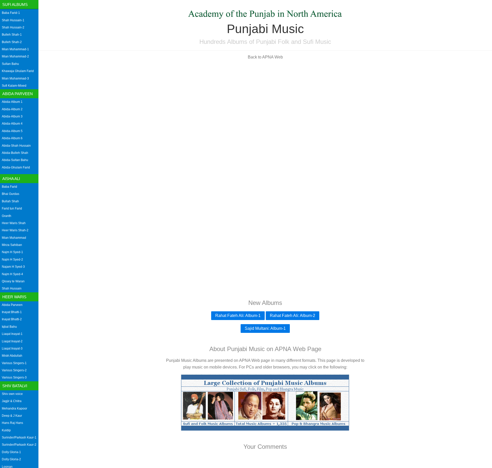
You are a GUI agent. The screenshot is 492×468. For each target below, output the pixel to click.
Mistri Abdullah (12, 355)
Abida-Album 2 (12, 109)
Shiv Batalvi (14, 386)
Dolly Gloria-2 (11, 459)
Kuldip (6, 430)
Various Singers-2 (14, 370)
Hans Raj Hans (12, 423)
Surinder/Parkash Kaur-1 (19, 437)
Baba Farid (9, 186)
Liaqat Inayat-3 (12, 348)
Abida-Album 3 (12, 116)
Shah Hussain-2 (13, 27)
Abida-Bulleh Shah (15, 153)
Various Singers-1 (14, 363)
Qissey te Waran (13, 281)
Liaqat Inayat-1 (12, 334)
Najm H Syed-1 (12, 252)
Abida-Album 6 (12, 138)
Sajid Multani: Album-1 (265, 328)
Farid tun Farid (12, 208)
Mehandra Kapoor (14, 408)
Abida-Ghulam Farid (16, 167)
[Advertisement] (265, 99)
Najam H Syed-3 (13, 266)
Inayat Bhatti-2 (12, 319)
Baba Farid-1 (11, 13)
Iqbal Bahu (9, 326)
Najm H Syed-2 (12, 259)
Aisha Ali (11, 178)
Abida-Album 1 (12, 102)
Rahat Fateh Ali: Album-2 (292, 315)
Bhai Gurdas (10, 194)
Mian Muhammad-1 (15, 49)
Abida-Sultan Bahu (15, 160)
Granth (6, 216)
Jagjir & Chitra (12, 401)
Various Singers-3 (14, 377)
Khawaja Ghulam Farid (18, 71)
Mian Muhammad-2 (15, 56)
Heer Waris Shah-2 (15, 230)
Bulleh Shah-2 (12, 42)
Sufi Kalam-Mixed (14, 85)
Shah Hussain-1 (13, 20)
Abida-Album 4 (12, 123)
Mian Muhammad (14, 238)
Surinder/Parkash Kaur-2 (19, 444)
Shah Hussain (12, 288)
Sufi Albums (15, 4)
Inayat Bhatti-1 (12, 312)
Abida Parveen (17, 94)
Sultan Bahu (10, 64)
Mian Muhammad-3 (15, 78)
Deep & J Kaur (12, 415)
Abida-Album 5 (12, 131)
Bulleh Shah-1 (12, 34)
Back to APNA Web (265, 57)
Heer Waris (14, 297)
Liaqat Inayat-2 (12, 341)
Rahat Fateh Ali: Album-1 (238, 315)
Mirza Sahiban (12, 245)
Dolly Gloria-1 (11, 452)
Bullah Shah (10, 201)
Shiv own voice (12, 394)
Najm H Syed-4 (12, 274)
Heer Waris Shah (14, 223)
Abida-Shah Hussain (16, 145)
